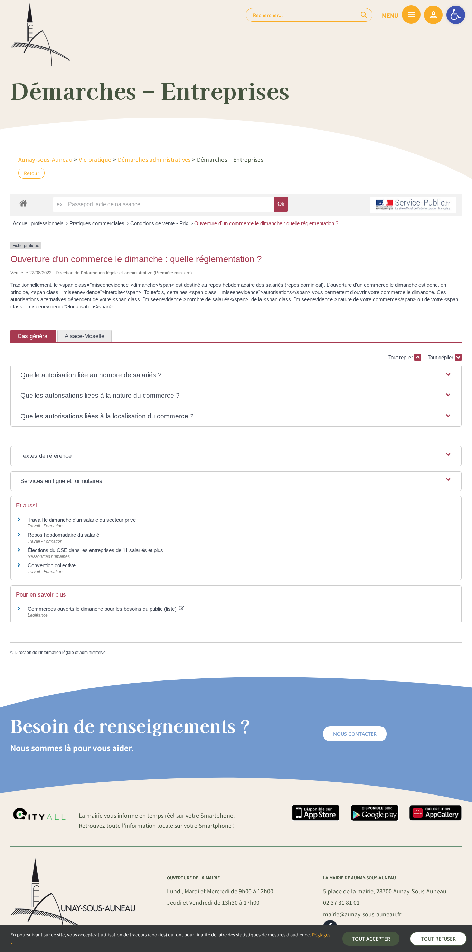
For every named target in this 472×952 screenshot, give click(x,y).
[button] (236, 375)
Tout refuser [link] (438, 938)
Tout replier (401, 357)
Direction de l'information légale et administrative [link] (60, 652)
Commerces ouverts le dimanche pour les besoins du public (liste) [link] (103, 609)
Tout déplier (441, 357)
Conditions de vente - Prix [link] (160, 223)
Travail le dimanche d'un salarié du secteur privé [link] (82, 520)
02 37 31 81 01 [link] (341, 902)
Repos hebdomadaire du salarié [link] (63, 535)
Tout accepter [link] (371, 938)
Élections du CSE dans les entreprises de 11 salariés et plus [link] (95, 550)
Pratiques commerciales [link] (97, 223)
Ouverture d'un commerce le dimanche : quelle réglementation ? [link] (266, 223)
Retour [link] (31, 173)
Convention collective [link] (52, 565)
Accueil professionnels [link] (39, 223)
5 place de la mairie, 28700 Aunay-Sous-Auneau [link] (384, 891)
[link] (455, 15)
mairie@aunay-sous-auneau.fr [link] (362, 914)
